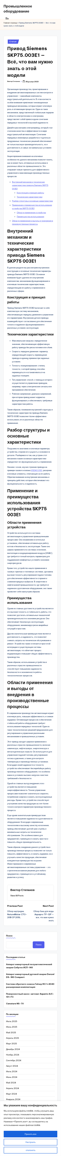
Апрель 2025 (12, 1038)
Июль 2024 (11, 1071)
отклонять (30, 1150)
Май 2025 (11, 1032)
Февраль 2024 (13, 1099)
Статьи (12, 41)
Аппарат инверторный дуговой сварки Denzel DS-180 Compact (30, 975)
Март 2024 (11, 1093)
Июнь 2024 (11, 1077)
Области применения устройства (31, 212)
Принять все (30, 1134)
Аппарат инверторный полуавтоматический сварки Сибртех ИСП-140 (29, 966)
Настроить (30, 1142)
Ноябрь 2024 (12, 1054)
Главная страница (10, 23)
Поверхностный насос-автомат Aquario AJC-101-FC (30, 995)
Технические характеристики (29, 197)
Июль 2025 (11, 1021)
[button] (17, 895)
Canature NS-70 (15, 1003)
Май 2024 (11, 1082)
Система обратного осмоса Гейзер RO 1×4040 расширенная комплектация (30, 985)
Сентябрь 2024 (13, 1060)
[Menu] (6, 18)
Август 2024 (12, 1066)
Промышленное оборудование (18, 8)
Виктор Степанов (22, 890)
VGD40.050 (36, 470)
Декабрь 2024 (13, 1049)
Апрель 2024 (12, 1088)
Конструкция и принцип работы (30, 193)
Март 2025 (11, 1043)
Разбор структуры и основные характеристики (32, 201)
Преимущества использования (30, 216)
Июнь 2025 (11, 1026)
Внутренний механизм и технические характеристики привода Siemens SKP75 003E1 (30, 185)
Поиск (9, 935)
